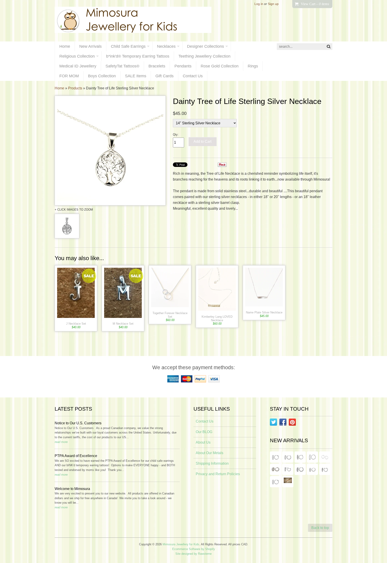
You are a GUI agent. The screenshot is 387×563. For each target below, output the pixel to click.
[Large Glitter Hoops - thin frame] (275, 457)
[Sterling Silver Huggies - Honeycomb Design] (312, 469)
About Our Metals (209, 453)
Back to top (320, 528)
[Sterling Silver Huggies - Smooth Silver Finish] (275, 469)
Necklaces (166, 46)
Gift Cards (164, 76)
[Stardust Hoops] (300, 457)
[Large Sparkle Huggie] (275, 481)
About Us (203, 442)
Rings (253, 66)
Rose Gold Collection (220, 66)
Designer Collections (205, 46)
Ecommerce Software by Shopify (193, 549)
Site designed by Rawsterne (193, 553)
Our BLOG (204, 432)
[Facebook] (282, 422)
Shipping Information (212, 463)
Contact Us (193, 76)
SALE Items (135, 76)
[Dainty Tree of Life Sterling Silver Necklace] (110, 150)
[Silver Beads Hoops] (324, 457)
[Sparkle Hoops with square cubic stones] (287, 457)
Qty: (175, 134)
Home (64, 46)
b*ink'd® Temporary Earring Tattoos (137, 56)
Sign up (273, 4)
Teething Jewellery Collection (204, 56)
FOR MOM (69, 76)
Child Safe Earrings (128, 46)
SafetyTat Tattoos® (122, 66)
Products (75, 88)
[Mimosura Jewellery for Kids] (133, 21)
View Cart (315, 4)
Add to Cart (202, 141)
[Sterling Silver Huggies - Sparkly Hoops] (300, 469)
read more (61, 442)
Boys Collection (102, 76)
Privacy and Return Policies (218, 474)
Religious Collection (77, 56)
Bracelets (156, 66)
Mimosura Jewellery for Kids (181, 544)
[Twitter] (273, 422)
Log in (258, 4)
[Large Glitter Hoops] (312, 457)
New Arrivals (90, 46)
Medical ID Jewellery (77, 66)
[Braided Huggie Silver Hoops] (324, 469)
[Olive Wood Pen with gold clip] (287, 481)
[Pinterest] (292, 422)
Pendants (182, 66)
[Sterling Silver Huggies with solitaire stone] (287, 469)
